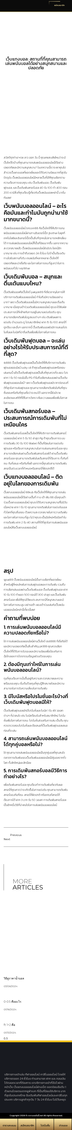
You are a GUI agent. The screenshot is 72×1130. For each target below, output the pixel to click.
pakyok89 (37, 292)
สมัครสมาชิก (27, 1125)
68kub (30, 492)
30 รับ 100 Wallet (26, 443)
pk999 (43, 646)
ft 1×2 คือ (9, 1025)
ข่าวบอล (63, 1125)
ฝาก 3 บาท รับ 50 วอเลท (29, 800)
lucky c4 (26, 367)
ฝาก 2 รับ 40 (23, 522)
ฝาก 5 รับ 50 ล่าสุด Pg (30, 438)
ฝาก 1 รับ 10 (20, 507)
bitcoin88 (32, 228)
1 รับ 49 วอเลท (55, 710)
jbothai (53, 233)
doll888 (51, 641)
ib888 (7, 363)
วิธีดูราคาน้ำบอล (14, 978)
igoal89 (8, 579)
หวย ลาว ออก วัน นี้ (29, 157)
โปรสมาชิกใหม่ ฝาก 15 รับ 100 (42, 322)
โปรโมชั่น (45, 1125)
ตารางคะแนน (9, 1125)
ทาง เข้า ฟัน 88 (45, 497)
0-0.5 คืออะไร (12, 1001)
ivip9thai (24, 268)
